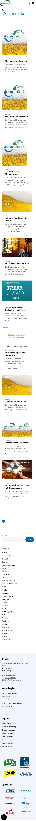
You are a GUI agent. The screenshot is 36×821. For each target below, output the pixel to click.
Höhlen (4, 587)
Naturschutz (6, 615)
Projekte (5, 618)
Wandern (5, 633)
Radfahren (5, 621)
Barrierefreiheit (7, 706)
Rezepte (5, 624)
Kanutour (5, 593)
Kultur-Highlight (7, 596)
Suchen (4, 535)
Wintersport (6, 640)
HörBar (4, 590)
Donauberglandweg (9, 727)
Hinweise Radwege (8, 581)
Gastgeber (9, 194)
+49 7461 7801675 (9, 675)
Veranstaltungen (7, 630)
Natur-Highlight (7, 612)
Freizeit (4, 571)
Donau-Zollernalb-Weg (10, 743)
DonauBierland (7, 733)
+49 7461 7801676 (10, 678)
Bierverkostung (11, 26)
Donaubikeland (7, 737)
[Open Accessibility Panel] (4, 817)
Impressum (6, 697)
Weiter (10, 521)
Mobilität (5, 606)
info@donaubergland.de (14, 680)
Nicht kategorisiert (12, 241)
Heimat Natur (7, 746)
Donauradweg (7, 740)
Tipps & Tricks (7, 627)
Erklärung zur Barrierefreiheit (12, 703)
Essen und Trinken (11, 284)
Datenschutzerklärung (9, 693)
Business (5, 562)
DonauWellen (6, 723)
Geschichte (6, 578)
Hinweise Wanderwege (10, 584)
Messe (4, 602)
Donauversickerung (9, 565)
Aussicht (5, 553)
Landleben (5, 599)
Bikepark (5, 559)
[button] (33, 3)
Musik (4, 609)
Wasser (4, 637)
